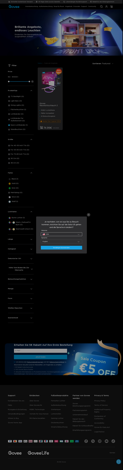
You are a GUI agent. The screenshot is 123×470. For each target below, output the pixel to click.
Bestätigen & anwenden (61, 247)
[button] (60, 234)
